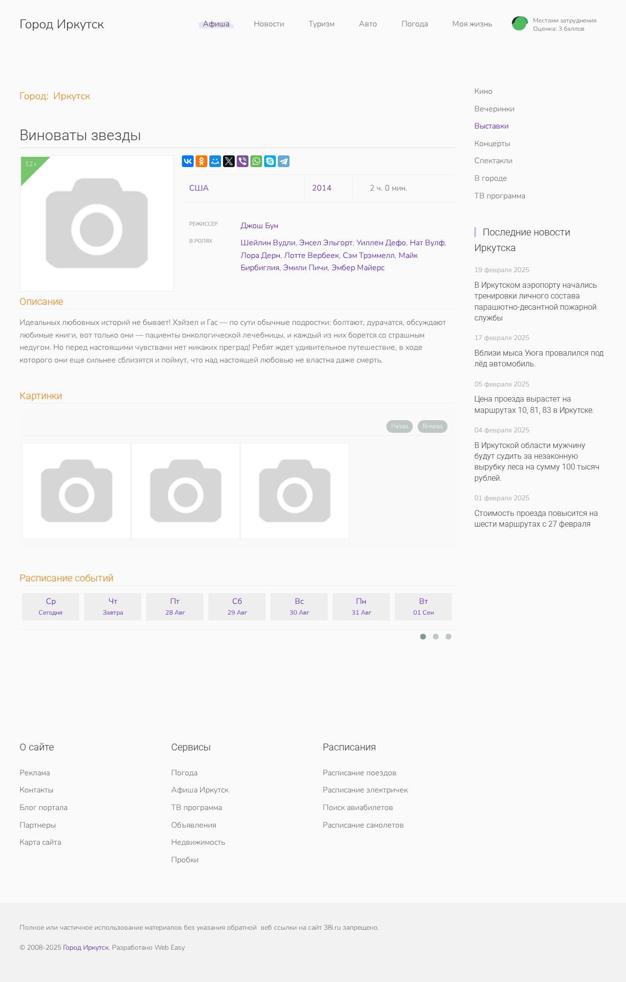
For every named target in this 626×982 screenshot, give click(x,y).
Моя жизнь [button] (472, 24)
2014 (322, 188)
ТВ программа (499, 196)
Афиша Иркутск (199, 790)
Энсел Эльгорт (326, 242)
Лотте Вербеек (311, 255)
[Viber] (242, 161)
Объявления (193, 825)
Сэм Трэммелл (369, 255)
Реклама (35, 773)
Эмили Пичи (305, 267)
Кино (483, 91)
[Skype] (270, 161)
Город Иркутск (62, 24)
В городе (490, 178)
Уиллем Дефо (381, 242)
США (199, 188)
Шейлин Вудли (268, 242)
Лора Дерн (260, 255)
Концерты (492, 143)
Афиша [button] (216, 24)
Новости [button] (269, 24)
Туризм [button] (322, 24)
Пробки (185, 859)
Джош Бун (259, 225)
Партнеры (38, 825)
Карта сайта (40, 842)
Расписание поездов (360, 773)
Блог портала (43, 807)
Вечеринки (494, 109)
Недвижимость (198, 842)
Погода (415, 24)
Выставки (491, 126)
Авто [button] (368, 24)
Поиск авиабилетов (358, 807)
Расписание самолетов (363, 825)
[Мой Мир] (215, 161)
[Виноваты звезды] (76, 491)
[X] (229, 161)
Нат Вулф (427, 242)
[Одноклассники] (201, 161)
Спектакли (493, 160)
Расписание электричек (365, 790)
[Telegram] (284, 161)
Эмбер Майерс (358, 267)
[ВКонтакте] (188, 161)
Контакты (36, 790)
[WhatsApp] (256, 161)
